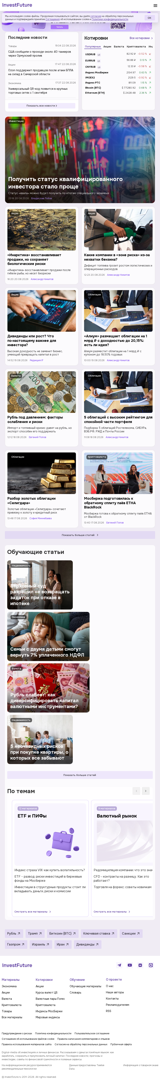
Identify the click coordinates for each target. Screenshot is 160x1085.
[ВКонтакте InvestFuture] (140, 965)
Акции (11, 64)
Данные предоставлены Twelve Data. (86, 1067)
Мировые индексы (48, 1017)
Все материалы (12, 1017)
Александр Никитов (42, 279)
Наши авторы (115, 992)
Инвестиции (16, 121)
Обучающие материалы (85, 986)
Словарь (75, 992)
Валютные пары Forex (50, 999)
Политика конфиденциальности (53, 1033)
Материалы (11, 980)
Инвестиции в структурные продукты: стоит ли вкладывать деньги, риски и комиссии (50, 889)
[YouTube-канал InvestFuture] (130, 965)
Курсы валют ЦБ (47, 992)
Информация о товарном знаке (140, 1065)
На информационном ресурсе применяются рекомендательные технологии (27, 1067)
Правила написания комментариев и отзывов (83, 1039)
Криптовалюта (97, 457)
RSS (108, 1011)
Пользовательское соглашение (92, 1033)
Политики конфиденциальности (110, 19)
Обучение (77, 980)
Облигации (94, 294)
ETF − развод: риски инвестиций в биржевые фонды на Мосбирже (48, 878)
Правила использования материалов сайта (27, 1044)
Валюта (15, 375)
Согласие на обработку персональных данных (81, 1044)
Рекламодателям (117, 1005)
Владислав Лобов (41, 198)
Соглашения (52, 19)
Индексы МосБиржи (49, 1011)
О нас (110, 986)
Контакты (112, 998)
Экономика (14, 83)
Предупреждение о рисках (17, 1033)
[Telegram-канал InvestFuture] (119, 965)
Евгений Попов (37, 437)
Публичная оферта (121, 1044)
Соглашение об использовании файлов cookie (28, 1039)
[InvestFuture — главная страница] (17, 5)
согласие (95, 16)
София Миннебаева (40, 518)
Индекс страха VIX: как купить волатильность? (49, 870)
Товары (12, 46)
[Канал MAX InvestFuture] (151, 965)
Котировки (44, 980)
